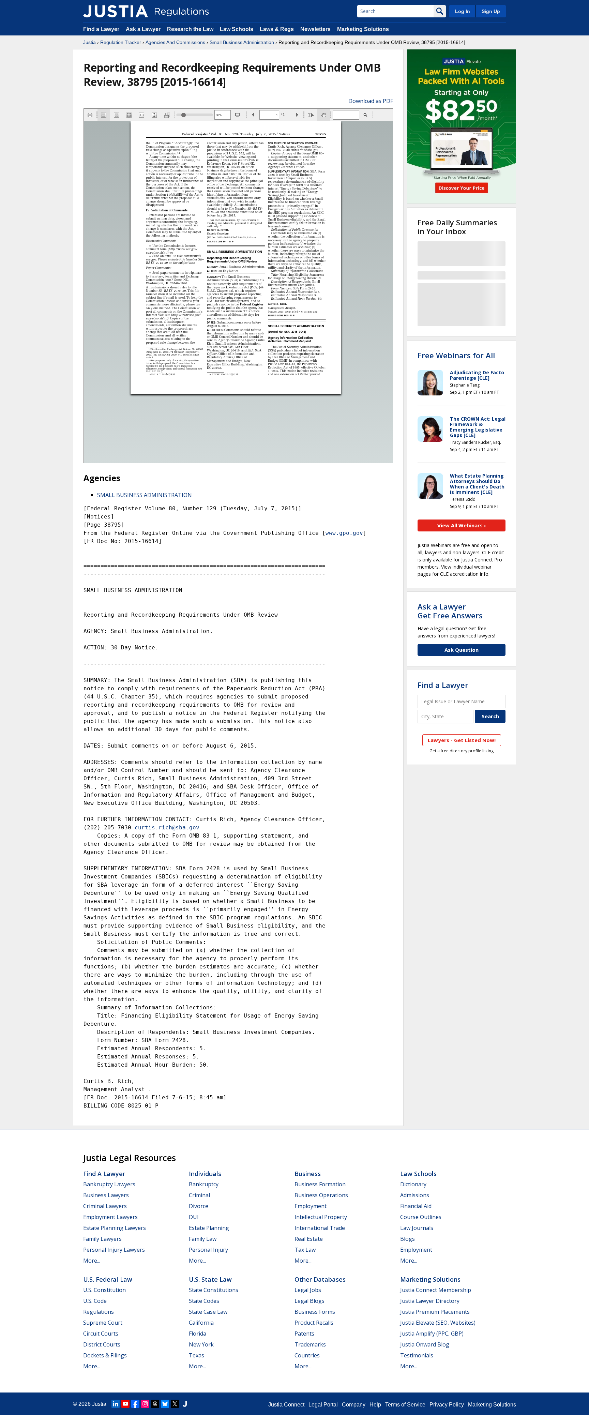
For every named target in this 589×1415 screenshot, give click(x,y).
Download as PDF (370, 101)
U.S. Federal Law (107, 1279)
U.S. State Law (210, 1279)
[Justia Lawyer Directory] (185, 1404)
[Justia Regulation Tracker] (115, 11)
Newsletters (315, 29)
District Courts (101, 1344)
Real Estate (308, 1239)
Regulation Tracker (120, 42)
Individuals (205, 1174)
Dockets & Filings (105, 1355)
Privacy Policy (446, 1405)
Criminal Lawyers (105, 1206)
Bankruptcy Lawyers (109, 1184)
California (201, 1322)
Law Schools (236, 29)
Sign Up (491, 11)
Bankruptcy (203, 1184)
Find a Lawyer (101, 29)
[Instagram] (145, 1404)
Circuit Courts (100, 1333)
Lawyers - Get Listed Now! (462, 740)
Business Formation (320, 1184)
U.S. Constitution (104, 1290)
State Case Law (208, 1311)
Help (375, 1405)
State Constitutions (213, 1290)
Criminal (199, 1195)
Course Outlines (420, 1217)
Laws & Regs (277, 29)
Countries (307, 1355)
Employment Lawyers (110, 1217)
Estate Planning (209, 1228)
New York (201, 1344)
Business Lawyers (106, 1195)
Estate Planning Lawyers (114, 1228)
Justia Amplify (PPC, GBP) (432, 1333)
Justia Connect (286, 1405)
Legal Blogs (309, 1301)
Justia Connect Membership (435, 1290)
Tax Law (305, 1249)
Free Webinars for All (456, 355)
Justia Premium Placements (435, 1311)
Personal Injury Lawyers (114, 1249)
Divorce (198, 1206)
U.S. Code (95, 1301)
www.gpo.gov (344, 533)
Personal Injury (208, 1249)
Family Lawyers (102, 1239)
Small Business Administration (242, 42)
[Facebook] (135, 1404)
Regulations (98, 1311)
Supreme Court (102, 1322)
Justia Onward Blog (424, 1344)
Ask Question (461, 649)
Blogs (407, 1239)
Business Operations (321, 1195)
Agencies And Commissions (175, 42)
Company (353, 1405)
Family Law (202, 1239)
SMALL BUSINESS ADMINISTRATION (144, 495)
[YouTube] (125, 1404)
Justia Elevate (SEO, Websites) (437, 1322)
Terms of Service (405, 1405)
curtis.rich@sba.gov (167, 827)
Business (307, 1174)
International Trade (319, 1228)
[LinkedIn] (115, 1404)
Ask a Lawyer (144, 29)
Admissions (414, 1195)
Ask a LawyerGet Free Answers (450, 610)
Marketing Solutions (363, 29)
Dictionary (413, 1184)
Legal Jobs (307, 1290)
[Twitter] (175, 1404)
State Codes (204, 1301)
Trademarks (310, 1344)
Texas (196, 1355)
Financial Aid (416, 1206)
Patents (304, 1333)
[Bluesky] (165, 1404)
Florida (197, 1333)
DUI (194, 1217)
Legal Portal (323, 1405)
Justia (89, 42)
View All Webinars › (461, 525)
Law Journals (416, 1228)
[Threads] (155, 1404)
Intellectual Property (320, 1217)
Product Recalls (313, 1322)
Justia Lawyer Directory (429, 1301)
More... (91, 1260)
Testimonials (416, 1355)
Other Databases (320, 1279)
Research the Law (190, 29)
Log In (462, 11)
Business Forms (314, 1311)
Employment (310, 1206)
